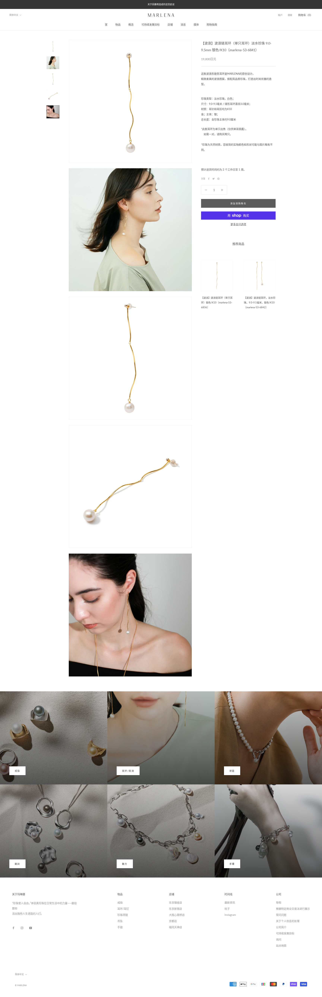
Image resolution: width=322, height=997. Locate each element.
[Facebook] (209, 179)
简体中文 (13, 15)
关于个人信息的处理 (287, 921)
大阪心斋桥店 (177, 914)
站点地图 (281, 945)
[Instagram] (22, 927)
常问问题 (281, 914)
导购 (278, 902)
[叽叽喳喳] (213, 179)
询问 (278, 939)
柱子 (227, 908)
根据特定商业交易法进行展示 (293, 908)
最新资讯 (230, 902)
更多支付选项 (238, 224)
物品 (118, 24)
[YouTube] (30, 927)
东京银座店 (175, 902)
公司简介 (281, 927)
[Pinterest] (218, 179)
